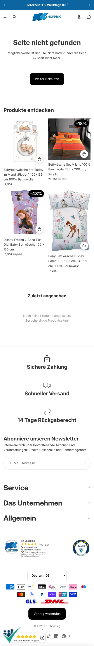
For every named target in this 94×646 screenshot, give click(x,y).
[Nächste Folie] (89, 5)
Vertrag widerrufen (47, 613)
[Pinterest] (63, 636)
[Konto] (79, 17)
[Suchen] (14, 17)
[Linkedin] (56, 636)
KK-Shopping (52, 626)
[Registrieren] (84, 463)
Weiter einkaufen (47, 79)
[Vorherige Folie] (5, 5)
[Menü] (5, 17)
